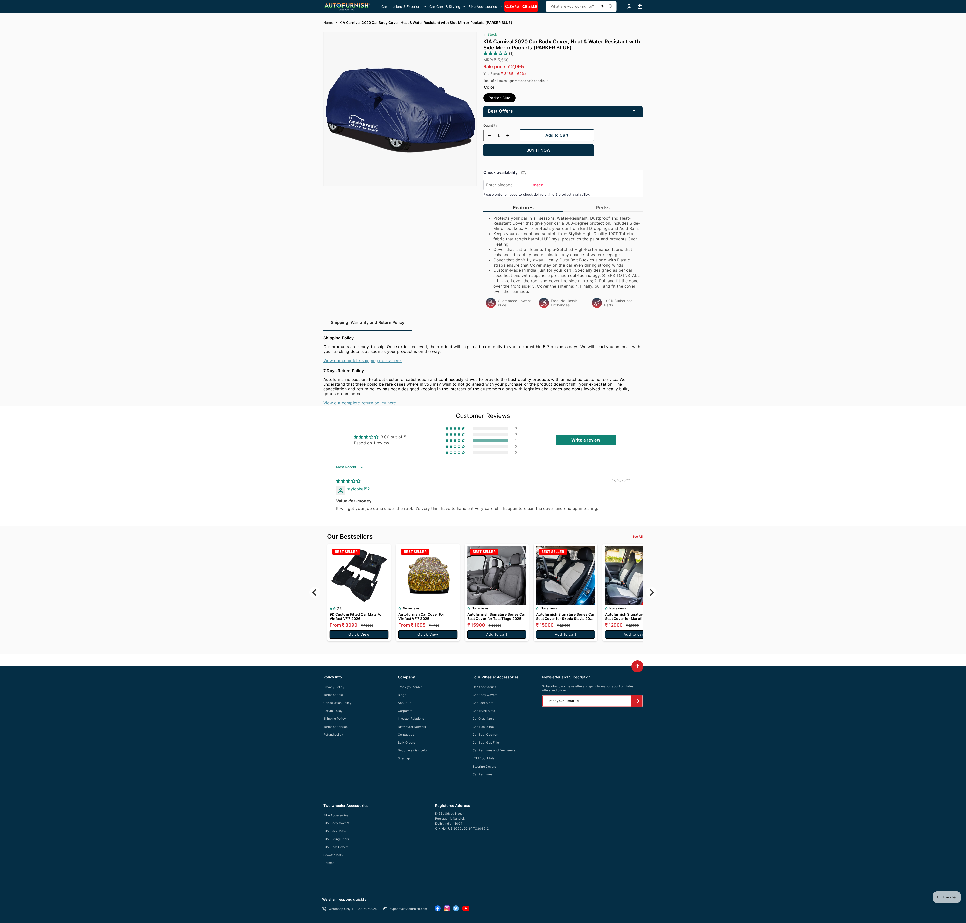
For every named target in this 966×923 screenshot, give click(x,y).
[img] (348, 481)
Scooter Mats (333, 855)
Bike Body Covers (336, 823)
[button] (404, 6)
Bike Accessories (335, 815)
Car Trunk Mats (484, 711)
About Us (404, 703)
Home (328, 22)
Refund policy (333, 734)
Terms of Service (335, 727)
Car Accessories (484, 687)
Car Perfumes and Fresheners (494, 750)
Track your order (410, 687)
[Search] (610, 6)
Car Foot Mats (483, 703)
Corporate (405, 711)
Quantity (490, 125)
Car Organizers (484, 718)
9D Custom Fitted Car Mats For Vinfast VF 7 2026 (356, 616)
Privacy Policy (333, 687)
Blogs (402, 695)
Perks (603, 207)
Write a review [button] (586, 440)
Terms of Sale (333, 695)
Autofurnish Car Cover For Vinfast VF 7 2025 (421, 616)
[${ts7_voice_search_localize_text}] (602, 6)
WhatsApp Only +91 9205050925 (353, 909)
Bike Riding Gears (336, 839)
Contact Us (406, 734)
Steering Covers (484, 766)
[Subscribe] (636, 701)
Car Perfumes (482, 774)
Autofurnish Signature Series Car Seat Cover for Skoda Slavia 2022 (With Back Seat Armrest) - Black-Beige (565, 616)
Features (523, 207)
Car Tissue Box (484, 727)
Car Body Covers (485, 695)
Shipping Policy (334, 718)
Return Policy (333, 711)
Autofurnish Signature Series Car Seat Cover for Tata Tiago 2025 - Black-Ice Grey (496, 616)
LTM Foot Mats (484, 758)
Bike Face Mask (335, 831)
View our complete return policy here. (360, 402)
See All (637, 536)
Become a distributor (413, 750)
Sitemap (404, 758)
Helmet (328, 863)
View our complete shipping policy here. (362, 360)
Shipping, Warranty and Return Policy (367, 322)
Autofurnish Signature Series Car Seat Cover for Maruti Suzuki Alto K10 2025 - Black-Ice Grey (634, 616)
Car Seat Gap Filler (486, 742)
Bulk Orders (406, 742)
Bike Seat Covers (335, 847)
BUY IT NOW (538, 150)
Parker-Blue (499, 98)
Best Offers (500, 111)
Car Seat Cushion (485, 734)
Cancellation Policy (337, 703)
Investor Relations (411, 718)
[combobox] (581, 6)
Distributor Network (412, 727)
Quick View (358, 634)
